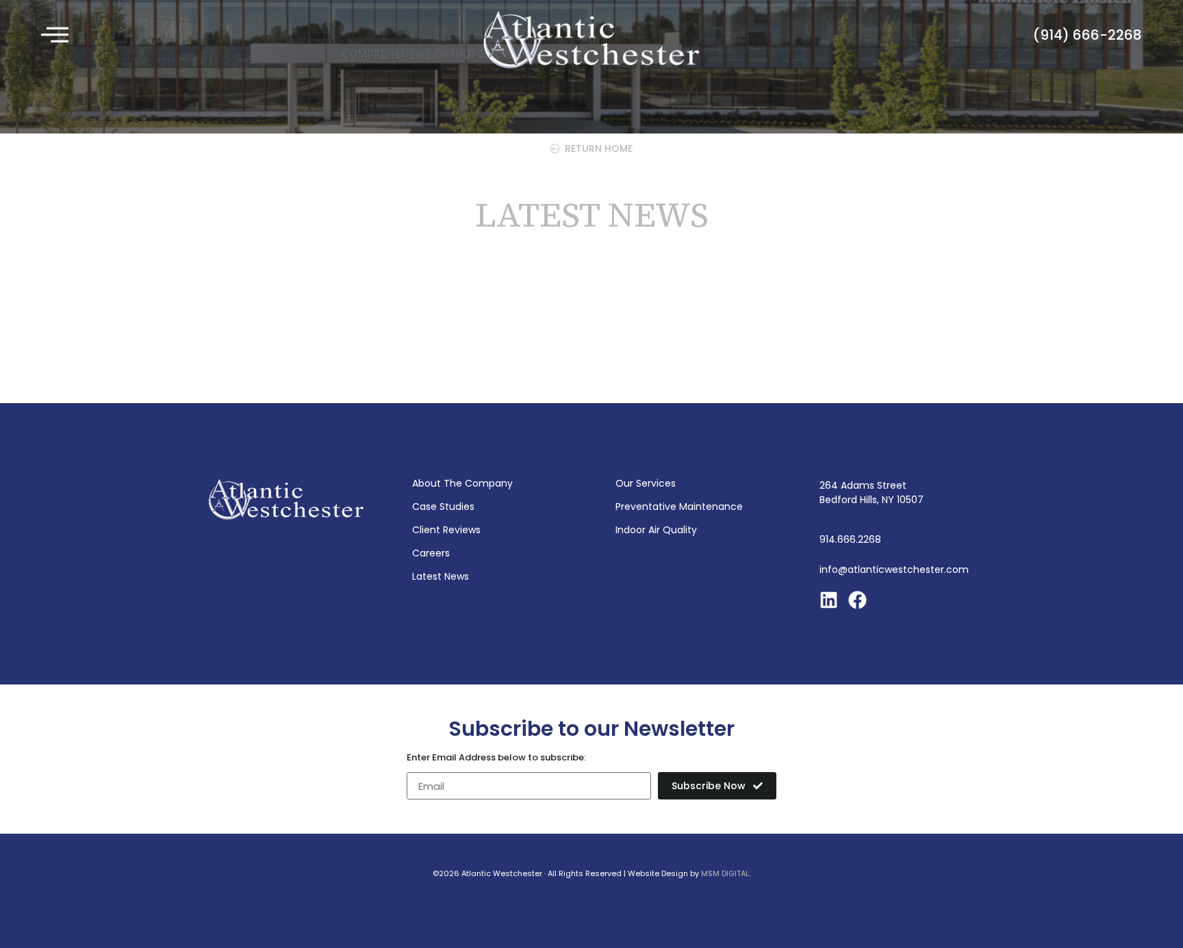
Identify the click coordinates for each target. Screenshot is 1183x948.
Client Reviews (446, 530)
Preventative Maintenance (679, 506)
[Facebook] (857, 600)
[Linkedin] (828, 600)
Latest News (440, 576)
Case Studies (443, 506)
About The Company (462, 483)
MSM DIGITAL (725, 873)
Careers (431, 553)
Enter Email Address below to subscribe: (496, 758)
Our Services (645, 483)
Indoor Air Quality (656, 530)
